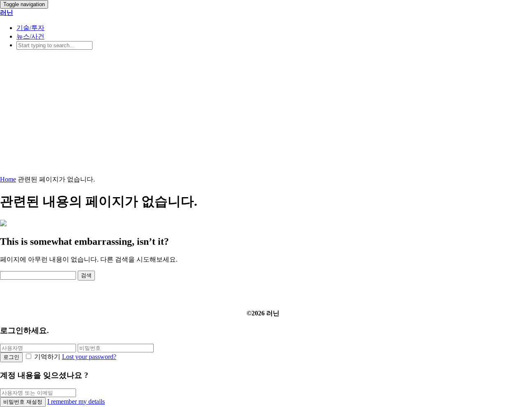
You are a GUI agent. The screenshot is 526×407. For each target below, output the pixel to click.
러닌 (6, 12)
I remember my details (76, 401)
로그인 (11, 357)
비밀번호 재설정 (22, 402)
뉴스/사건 (30, 36)
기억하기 (47, 356)
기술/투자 (30, 27)
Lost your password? (89, 356)
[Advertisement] (263, 113)
